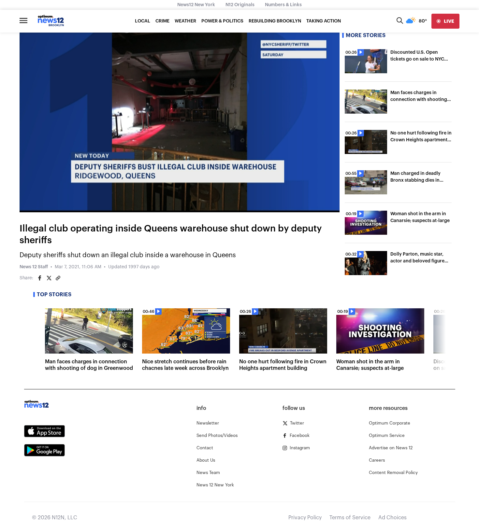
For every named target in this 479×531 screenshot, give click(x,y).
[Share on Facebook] (39, 278)
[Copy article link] (58, 278)
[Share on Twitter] (48, 278)
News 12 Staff (34, 267)
